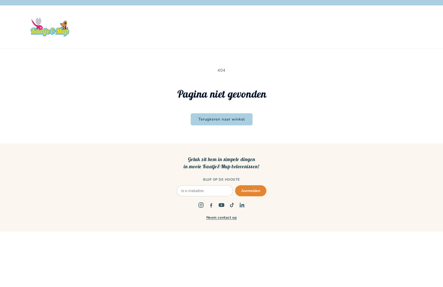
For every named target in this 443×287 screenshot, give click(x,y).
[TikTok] (232, 205)
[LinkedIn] (242, 205)
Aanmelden (250, 190)
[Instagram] (201, 205)
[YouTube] (221, 205)
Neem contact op (221, 217)
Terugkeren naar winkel (221, 119)
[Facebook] (211, 205)
